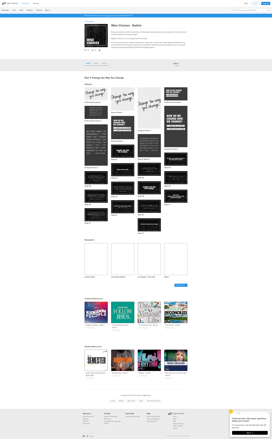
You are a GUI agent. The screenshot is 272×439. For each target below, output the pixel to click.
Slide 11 (167, 205)
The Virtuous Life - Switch (148, 325)
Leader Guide (90, 277)
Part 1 (88, 63)
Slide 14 (114, 215)
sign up (108, 15)
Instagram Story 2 (171, 149)
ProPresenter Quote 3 (93, 121)
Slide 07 (114, 178)
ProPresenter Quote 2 (172, 102)
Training (107, 413)
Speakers (86, 419)
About (175, 416)
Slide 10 (88, 223)
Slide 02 (141, 178)
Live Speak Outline (118, 277)
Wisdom (121, 401)
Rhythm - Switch (145, 373)
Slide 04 (88, 205)
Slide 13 (141, 233)
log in (115, 15)
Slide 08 (88, 186)
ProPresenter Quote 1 (93, 102)
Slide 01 (114, 160)
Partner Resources (88, 416)
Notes (166, 277)
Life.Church (174, 436)
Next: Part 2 (180, 285)
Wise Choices (131, 401)
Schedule (85, 421)
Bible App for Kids (152, 421)
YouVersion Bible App (153, 419)
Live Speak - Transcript (146, 277)
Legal (91, 436)
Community (129, 413)
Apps (149, 413)
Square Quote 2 (117, 141)
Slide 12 (141, 215)
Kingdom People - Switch (95, 325)
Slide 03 (114, 197)
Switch (141, 401)
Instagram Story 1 (144, 130)
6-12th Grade (89, 21)
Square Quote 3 (144, 159)
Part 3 (104, 63)
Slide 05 (167, 186)
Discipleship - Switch (120, 373)
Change (112, 401)
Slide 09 (167, 168)
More (47, 10)
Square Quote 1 (117, 112)
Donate (175, 428)
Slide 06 (141, 196)
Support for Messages (110, 416)
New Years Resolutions (153, 401)
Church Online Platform (154, 416)
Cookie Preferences (179, 424)
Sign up (266, 3)
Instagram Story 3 (91, 168)
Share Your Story (178, 426)
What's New (86, 424)
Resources (87, 413)
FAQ (174, 421)
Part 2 (96, 63)
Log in (255, 3)
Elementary (169, 378)
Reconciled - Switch (172, 325)
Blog (246, 3)
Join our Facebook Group (132, 416)
